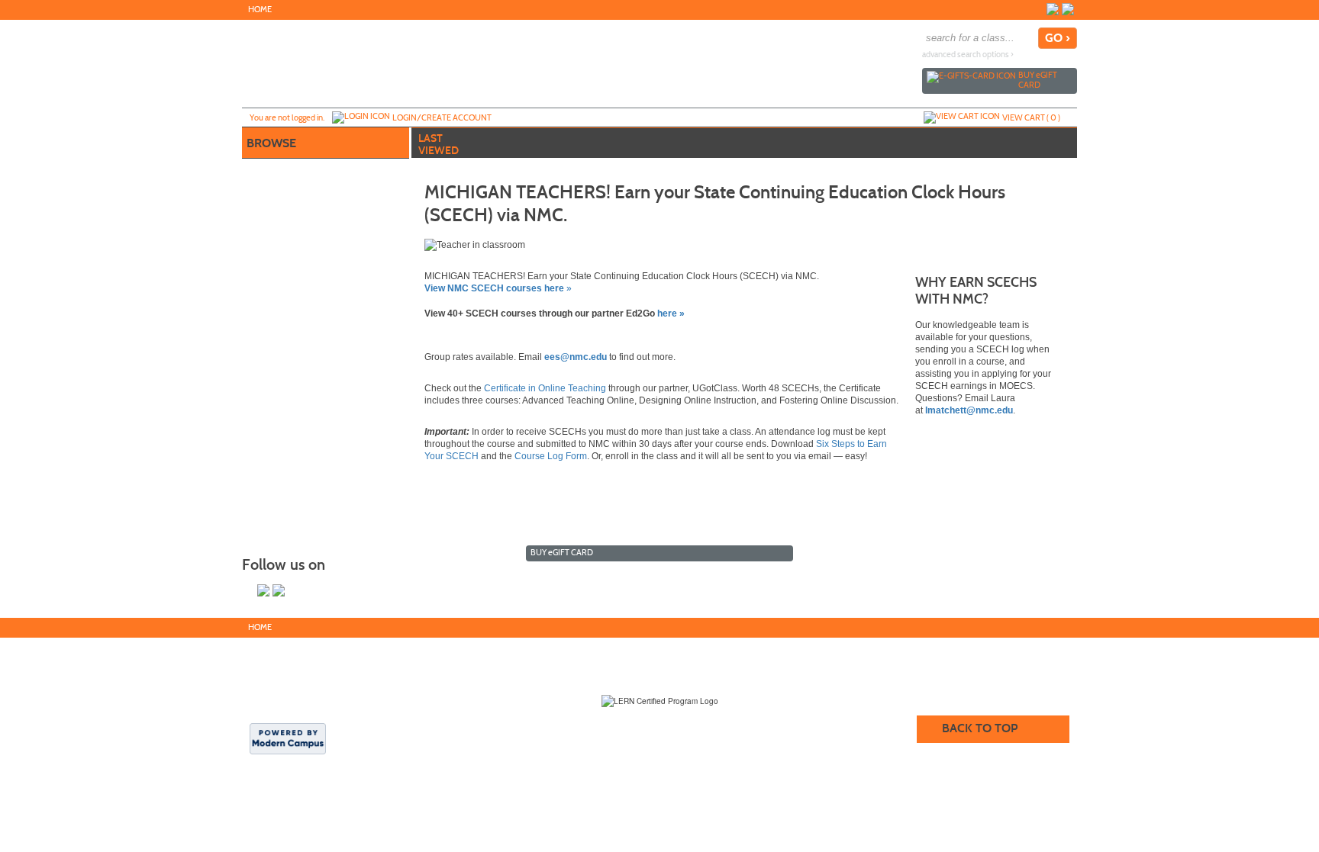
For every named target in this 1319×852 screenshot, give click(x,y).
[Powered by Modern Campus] (288, 737)
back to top (979, 728)
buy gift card (1037, 79)
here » (671, 313)
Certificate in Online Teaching (545, 388)
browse (271, 143)
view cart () (1031, 117)
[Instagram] (1068, 9)
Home (260, 9)
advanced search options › (968, 54)
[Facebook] (1052, 9)
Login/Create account (442, 117)
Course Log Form (550, 456)
